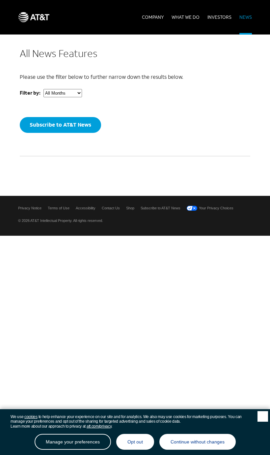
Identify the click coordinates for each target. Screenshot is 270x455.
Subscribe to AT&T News (60, 124)
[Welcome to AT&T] (33, 17)
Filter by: (30, 92)
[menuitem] (153, 17)
